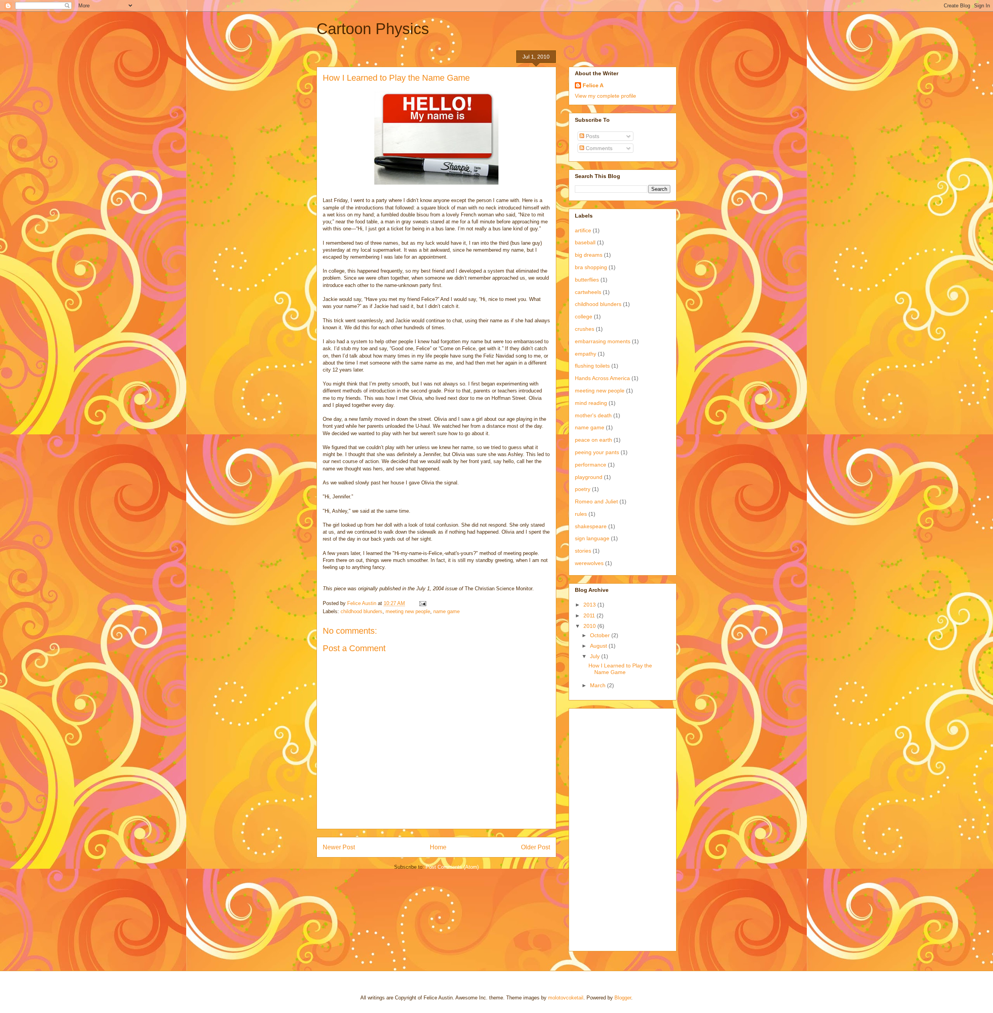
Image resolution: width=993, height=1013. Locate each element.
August (599, 646)
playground (588, 477)
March (598, 685)
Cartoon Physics (373, 28)
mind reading (591, 403)
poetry (582, 489)
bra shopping (591, 267)
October (600, 635)
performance (590, 465)
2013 (590, 605)
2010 (590, 626)
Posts (591, 136)
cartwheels (588, 292)
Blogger (622, 998)
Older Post (535, 847)
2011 (590, 615)
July (595, 656)
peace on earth (593, 440)
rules (581, 514)
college (583, 316)
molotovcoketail (565, 998)
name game (446, 611)
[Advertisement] (606, 827)
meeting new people (408, 611)
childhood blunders (361, 611)
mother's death (593, 415)
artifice (583, 230)
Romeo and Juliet (596, 501)
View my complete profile (605, 96)
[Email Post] (422, 603)
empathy (585, 354)
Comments (598, 148)
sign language (592, 538)
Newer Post (339, 847)
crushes (584, 329)
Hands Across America (602, 378)
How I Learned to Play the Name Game (620, 668)
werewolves (589, 563)
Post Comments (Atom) (452, 867)
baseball (585, 242)
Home (438, 847)
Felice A (593, 85)
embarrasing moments (602, 341)
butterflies (587, 280)
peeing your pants (597, 452)
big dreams (588, 255)
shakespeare (591, 526)
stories (583, 551)
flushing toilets (592, 366)
